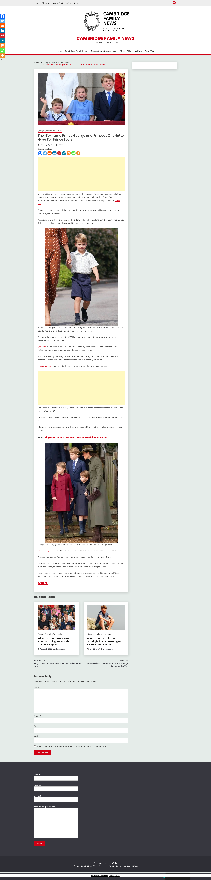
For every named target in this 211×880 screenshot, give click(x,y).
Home (36, 3)
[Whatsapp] (73, 153)
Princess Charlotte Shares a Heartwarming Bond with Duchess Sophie (55, 641)
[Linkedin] (54, 153)
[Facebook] (40, 153)
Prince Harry (43, 551)
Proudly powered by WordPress (88, 866)
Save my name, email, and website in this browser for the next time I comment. (72, 746)
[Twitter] (45, 153)
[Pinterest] (59, 153)
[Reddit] (49, 153)
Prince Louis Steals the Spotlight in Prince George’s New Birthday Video (104, 641)
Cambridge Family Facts (76, 51)
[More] (78, 153)
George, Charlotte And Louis (103, 51)
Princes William (45, 366)
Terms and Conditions (99, 876)
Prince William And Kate (130, 51)
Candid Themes (130, 866)
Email (37, 726)
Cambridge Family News (105, 38)
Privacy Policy (114, 876)
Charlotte (42, 346)
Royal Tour (149, 51)
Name (37, 716)
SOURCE (43, 583)
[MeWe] (64, 153)
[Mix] (69, 153)
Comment (39, 687)
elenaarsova (62, 145)
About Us (46, 3)
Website (38, 736)
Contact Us (58, 3)
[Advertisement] (81, 174)
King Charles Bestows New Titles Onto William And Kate (76, 437)
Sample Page (71, 3)
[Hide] (1, 60)
